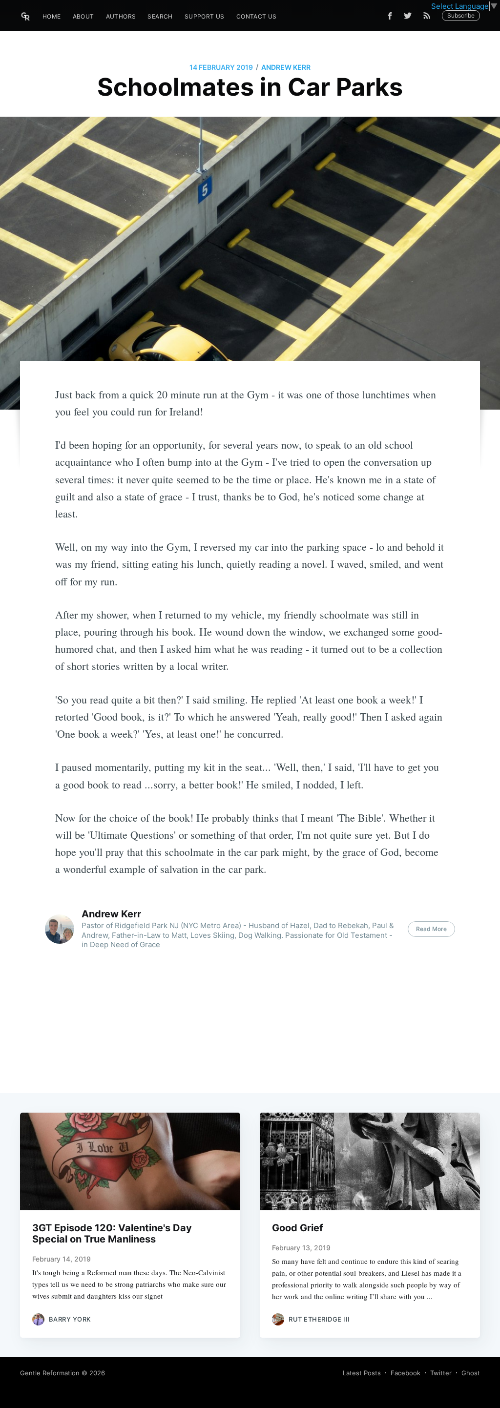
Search (159, 16)
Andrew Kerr (286, 67)
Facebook (405, 1373)
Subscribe (461, 15)
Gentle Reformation (50, 1373)
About (83, 16)
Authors (121, 16)
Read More (431, 928)
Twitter (441, 1373)
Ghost (470, 1373)
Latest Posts (362, 1373)
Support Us (205, 16)
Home (51, 16)
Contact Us (256, 16)
